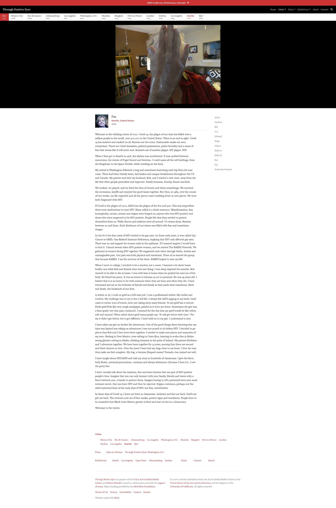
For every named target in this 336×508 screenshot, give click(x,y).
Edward (218, 136)
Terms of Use (101, 492)
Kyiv (4, 17)
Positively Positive (223, 169)
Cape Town (140, 460)
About (316, 9)
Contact (324, 9)
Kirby (116, 497)
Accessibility (125, 492)
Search (211, 460)
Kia (216, 160)
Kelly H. (218, 155)
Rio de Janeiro (34, 17)
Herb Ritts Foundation (144, 486)
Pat (216, 164)
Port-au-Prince (135, 17)
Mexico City (17, 17)
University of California (181, 486)
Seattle (190, 17)
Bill (216, 126)
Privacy (113, 492)
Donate (146, 492)
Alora (217, 117)
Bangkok (119, 17)
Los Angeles (69, 17)
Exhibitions (303, 9)
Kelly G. (218, 150)
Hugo (217, 141)
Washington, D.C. (88, 17)
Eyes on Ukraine (114, 452)
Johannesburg (52, 17)
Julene (218, 145)
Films (290, 9)
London (150, 17)
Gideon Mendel (113, 482)
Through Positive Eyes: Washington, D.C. (144, 452)
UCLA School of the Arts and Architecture (190, 482)
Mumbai (106, 17)
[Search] (331, 9)
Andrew (218, 122)
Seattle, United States (122, 120)
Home (273, 9)
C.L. (217, 131)
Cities (281, 9)
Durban (162, 17)
